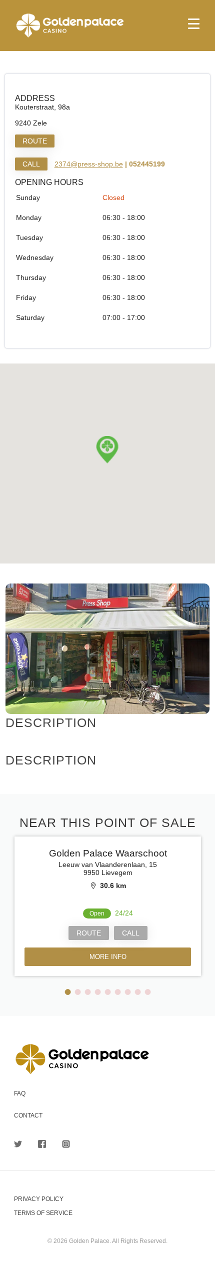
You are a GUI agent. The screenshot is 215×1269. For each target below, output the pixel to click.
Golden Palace (107, 25)
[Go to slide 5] (108, 992)
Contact (28, 1115)
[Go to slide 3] (88, 992)
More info (107, 956)
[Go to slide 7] (128, 992)
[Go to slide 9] (148, 992)
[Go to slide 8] (138, 992)
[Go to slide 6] (118, 992)
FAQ (20, 1093)
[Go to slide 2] (78, 992)
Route (34, 141)
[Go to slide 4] (98, 992)
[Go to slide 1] (68, 992)
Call (31, 164)
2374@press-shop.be (88, 164)
